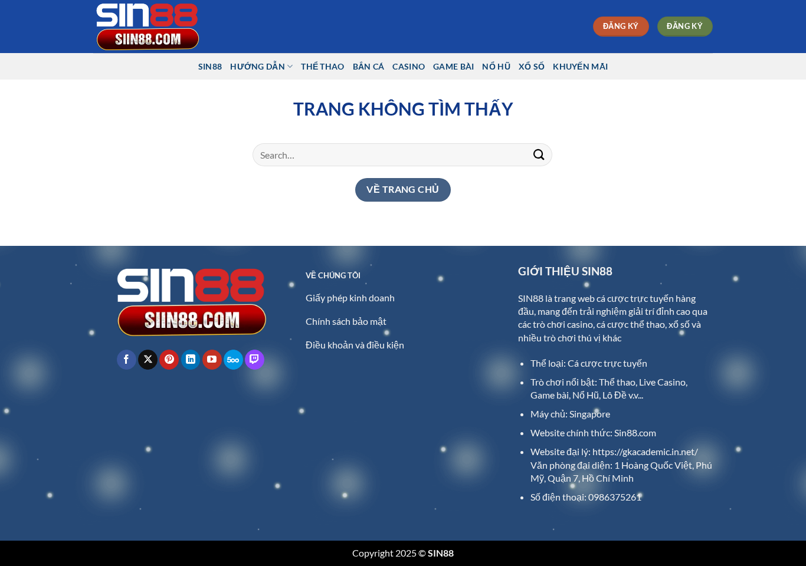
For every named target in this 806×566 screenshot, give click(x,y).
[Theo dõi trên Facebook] (126, 360)
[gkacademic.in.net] (152, 26)
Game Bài (453, 66)
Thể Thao (322, 66)
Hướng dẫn (257, 66)
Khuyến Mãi (580, 66)
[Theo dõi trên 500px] (233, 360)
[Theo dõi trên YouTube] (212, 360)
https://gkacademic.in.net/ (645, 451)
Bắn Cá (369, 66)
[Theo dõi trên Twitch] (254, 360)
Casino (408, 66)
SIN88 (210, 66)
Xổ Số (532, 66)
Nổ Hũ (496, 66)
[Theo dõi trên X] (148, 360)
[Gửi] (539, 154)
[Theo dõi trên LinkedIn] (191, 360)
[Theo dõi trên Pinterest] (169, 360)
